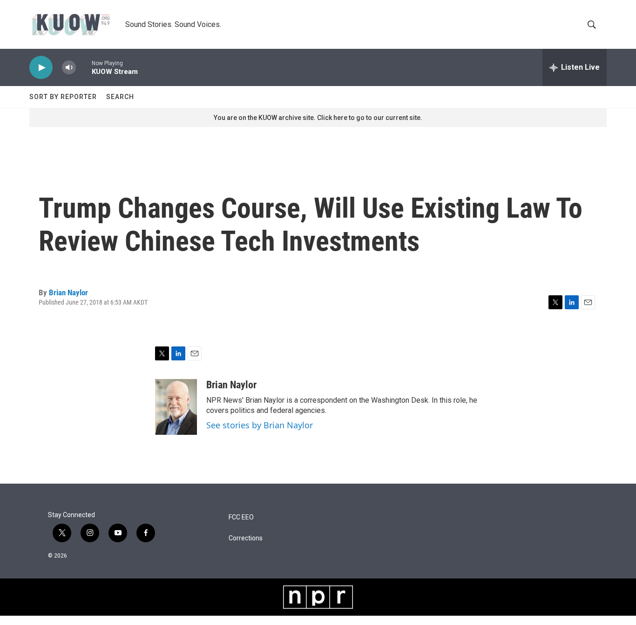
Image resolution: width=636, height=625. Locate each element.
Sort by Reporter (63, 96)
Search (120, 96)
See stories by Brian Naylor (259, 425)
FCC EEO (241, 517)
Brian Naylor (68, 292)
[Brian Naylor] (176, 407)
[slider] (83, 67)
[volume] (69, 67)
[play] (41, 67)
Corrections (246, 538)
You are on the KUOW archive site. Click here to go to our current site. (318, 117)
